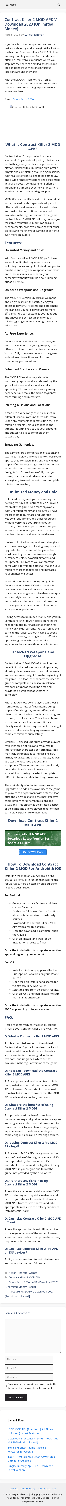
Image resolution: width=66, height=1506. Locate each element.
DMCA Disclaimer (47, 1488)
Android (23, 1272)
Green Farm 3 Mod (24, 99)
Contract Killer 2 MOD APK (24, 1277)
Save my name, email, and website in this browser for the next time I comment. (33, 1386)
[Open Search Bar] (58, 4)
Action (12, 1272)
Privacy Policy (28, 1488)
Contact (14, 1488)
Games (33, 1272)
